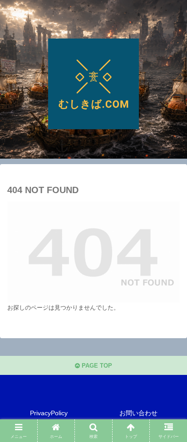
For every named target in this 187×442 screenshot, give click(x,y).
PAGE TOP (96, 365)
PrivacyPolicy (49, 413)
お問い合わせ (138, 413)
